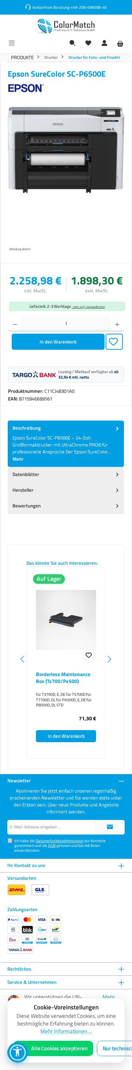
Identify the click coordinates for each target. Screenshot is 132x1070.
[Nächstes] (109, 659)
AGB (52, 845)
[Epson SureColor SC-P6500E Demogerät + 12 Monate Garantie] (66, 150)
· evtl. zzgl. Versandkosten (88, 306)
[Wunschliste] (88, 44)
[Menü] (12, 44)
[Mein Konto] (104, 44)
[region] (66, 180)
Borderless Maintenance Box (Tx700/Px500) (63, 677)
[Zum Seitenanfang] (110, 827)
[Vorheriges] (22, 659)
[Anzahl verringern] (15, 324)
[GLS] (40, 889)
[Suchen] (73, 44)
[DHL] (16, 889)
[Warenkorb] (120, 44)
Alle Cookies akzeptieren (59, 1048)
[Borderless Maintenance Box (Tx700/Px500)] (66, 620)
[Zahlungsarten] (34, 935)
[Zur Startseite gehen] (66, 26)
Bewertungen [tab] (26, 505)
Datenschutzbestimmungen (60, 840)
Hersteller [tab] (22, 490)
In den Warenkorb (58, 341)
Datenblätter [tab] (25, 474)
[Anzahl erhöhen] (117, 324)
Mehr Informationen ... (66, 1031)
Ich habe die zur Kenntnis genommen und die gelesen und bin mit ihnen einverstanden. (60, 845)
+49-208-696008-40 (88, 7)
